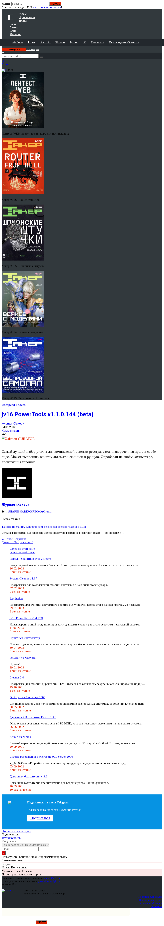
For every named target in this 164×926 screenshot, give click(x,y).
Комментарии (11, 431)
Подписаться (40, 818)
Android (45, 42)
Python (74, 42)
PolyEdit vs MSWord (23, 657)
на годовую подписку (47, 7)
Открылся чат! (17, 542)
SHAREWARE (27, 511)
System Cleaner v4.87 (23, 578)
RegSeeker (16, 598)
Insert (41, 922)
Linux (31, 42)
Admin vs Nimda (20, 736)
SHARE (13, 511)
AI (84, 42)
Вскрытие (14, 538)
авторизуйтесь (11, 837)
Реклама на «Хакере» (150, 903)
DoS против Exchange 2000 (27, 697)
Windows (17, 42)
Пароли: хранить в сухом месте (30, 558)
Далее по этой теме (22, 548)
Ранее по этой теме (22, 552)
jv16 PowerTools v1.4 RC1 (26, 618)
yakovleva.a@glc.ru (49, 881)
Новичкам (97, 42)
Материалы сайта (14, 405)
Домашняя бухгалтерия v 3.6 (28, 776)
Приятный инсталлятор (25, 637)
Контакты (156, 906)
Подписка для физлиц (150, 896)
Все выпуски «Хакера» (124, 42)
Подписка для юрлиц (150, 899)
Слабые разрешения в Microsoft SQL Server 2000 (41, 756)
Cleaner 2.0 (17, 677)
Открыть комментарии (16, 831)
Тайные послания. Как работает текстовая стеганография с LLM (44, 526)
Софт (39, 511)
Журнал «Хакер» (13, 423)
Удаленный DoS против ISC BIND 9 (33, 717)
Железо (60, 42)
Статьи (47, 511)
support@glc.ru (52, 877)
